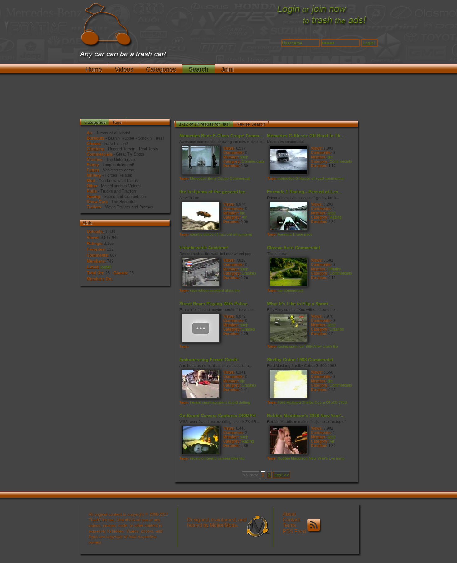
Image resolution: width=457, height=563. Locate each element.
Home (93, 69)
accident (217, 290)
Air (89, 133)
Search (198, 69)
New (312, 458)
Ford (281, 402)
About (289, 514)
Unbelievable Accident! (203, 247)
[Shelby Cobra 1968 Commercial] (288, 384)
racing (283, 346)
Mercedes (198, 178)
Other (92, 186)
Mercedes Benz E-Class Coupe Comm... (221, 135)
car (280, 290)
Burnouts (95, 138)
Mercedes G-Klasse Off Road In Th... (305, 135)
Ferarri (195, 402)
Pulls (92, 191)
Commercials (99, 154)
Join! (227, 69)
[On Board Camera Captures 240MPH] (200, 440)
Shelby (308, 402)
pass (308, 234)
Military (94, 175)
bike (234, 458)
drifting (244, 402)
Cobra (320, 402)
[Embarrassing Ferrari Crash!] (200, 384)
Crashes (94, 159)
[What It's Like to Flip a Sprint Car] (288, 328)
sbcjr (244, 157)
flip (335, 346)
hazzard (225, 234)
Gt (328, 402)
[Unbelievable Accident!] (200, 272)
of (216, 234)
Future (93, 170)
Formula (285, 234)
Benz (212, 178)
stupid (233, 402)
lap (242, 458)
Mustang (293, 402)
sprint (293, 346)
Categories (161, 69)
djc (330, 157)
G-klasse (302, 178)
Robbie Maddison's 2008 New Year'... (305, 415)
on (203, 458)
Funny (93, 164)
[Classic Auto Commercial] (288, 272)
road (320, 178)
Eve (332, 458)
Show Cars (97, 201)
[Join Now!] (322, 25)
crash (327, 346)
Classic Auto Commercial (293, 247)
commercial (334, 178)
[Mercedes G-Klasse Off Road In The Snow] (288, 160)
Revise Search (251, 124)
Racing (93, 196)
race (299, 234)
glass (229, 290)
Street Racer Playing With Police (213, 303)
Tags (117, 122)
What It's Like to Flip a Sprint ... (300, 303)
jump (340, 458)
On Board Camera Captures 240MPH (217, 415)
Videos (124, 69)
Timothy (334, 269)
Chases (94, 143)
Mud (91, 180)
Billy (309, 346)
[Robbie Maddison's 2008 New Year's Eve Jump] (288, 440)
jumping (245, 234)
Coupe (223, 178)
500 (334, 402)
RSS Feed (295, 531)
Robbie (284, 458)
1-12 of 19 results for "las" (204, 124)
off (313, 178)
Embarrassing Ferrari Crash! (209, 359)
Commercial (240, 178)
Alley (317, 346)
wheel (203, 290)
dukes (208, 234)
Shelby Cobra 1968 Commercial (300, 359)
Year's (322, 458)
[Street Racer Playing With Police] (200, 328)
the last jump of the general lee (212, 191)
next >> (281, 474)
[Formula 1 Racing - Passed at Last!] (288, 216)
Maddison (299, 458)
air (235, 234)
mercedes (286, 178)
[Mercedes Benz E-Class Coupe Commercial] (200, 160)
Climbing (95, 149)
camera (224, 458)
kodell (106, 267)
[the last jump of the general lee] (200, 216)
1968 (342, 402)
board (212, 458)
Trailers (94, 207)
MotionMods (223, 525)
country (196, 234)
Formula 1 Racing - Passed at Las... (304, 191)
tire (237, 290)
